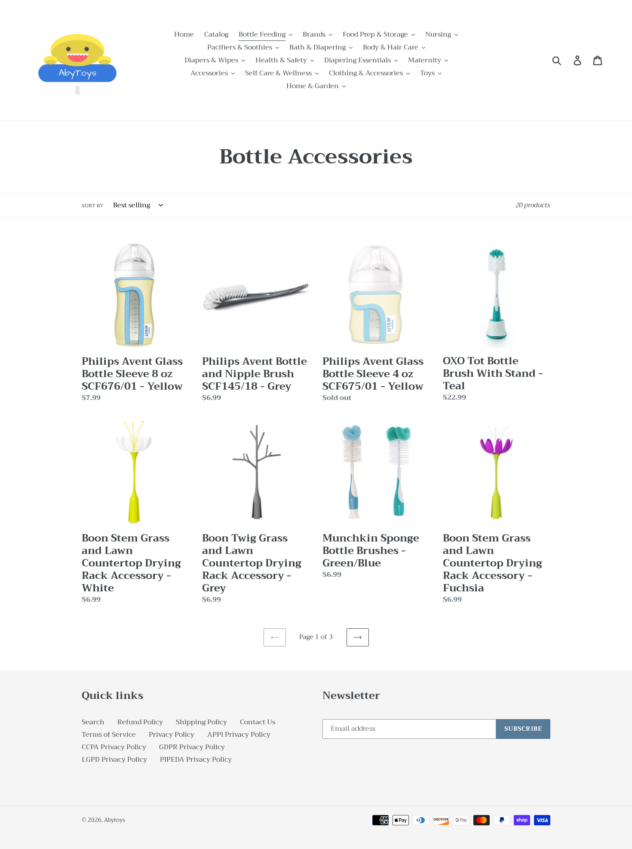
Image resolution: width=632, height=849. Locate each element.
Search (93, 722)
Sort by (93, 205)
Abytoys (114, 820)
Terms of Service (109, 735)
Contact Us (257, 722)
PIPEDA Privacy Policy (196, 760)
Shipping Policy (201, 722)
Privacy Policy (171, 735)
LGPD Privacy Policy (114, 760)
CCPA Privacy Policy (114, 747)
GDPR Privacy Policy (192, 747)
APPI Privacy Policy (238, 735)
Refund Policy (140, 722)
